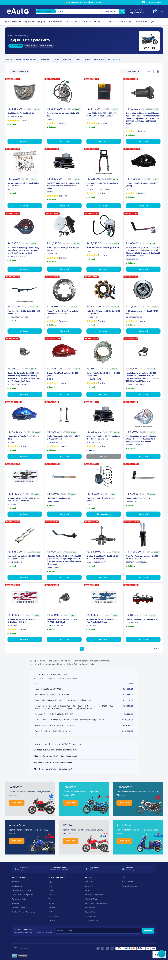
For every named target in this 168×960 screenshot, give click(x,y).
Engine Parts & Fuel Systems (22, 895)
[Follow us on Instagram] (102, 948)
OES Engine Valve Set (55, 442)
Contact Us (89, 886)
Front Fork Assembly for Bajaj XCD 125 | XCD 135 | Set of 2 (142, 557)
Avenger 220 (45, 59)
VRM (88, 504)
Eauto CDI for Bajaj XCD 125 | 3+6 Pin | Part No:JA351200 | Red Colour (102, 114)
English (15, 947)
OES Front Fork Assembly (136, 562)
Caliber (77, 59)
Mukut (50, 317)
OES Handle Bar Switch (17, 384)
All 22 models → (114, 59)
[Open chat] (162, 954)
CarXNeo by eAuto (92, 21)
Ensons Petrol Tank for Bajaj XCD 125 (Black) (141, 184)
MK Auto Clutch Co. (134, 317)
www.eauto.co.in (93, 442)
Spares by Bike (11, 21)
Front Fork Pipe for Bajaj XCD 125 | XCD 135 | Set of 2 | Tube (24, 557)
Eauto (10, 189)
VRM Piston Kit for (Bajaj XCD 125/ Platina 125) (100, 499)
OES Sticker (12, 504)
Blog (109, 21)
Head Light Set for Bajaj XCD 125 (21, 113)
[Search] (122, 11)
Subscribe (148, 931)
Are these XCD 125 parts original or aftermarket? (55, 750)
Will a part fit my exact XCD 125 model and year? (55, 756)
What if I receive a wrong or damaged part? (52, 769)
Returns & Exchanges (145, 21)
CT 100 (87, 59)
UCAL (88, 251)
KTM (50, 912)
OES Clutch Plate (93, 379)
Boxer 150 (67, 59)
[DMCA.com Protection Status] (20, 956)
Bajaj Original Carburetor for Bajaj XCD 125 (63, 114)
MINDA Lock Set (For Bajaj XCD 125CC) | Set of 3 (63, 249)
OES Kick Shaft (53, 501)
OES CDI (89, 119)
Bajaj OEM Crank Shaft (96, 562)
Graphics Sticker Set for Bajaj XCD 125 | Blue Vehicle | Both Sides (102, 620)
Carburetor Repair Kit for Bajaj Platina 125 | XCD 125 (23, 184)
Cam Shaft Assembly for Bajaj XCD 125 (142, 619)
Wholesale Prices (91, 899)
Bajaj (26, 36)
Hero (50, 886)
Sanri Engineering (15, 562)
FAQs (87, 890)
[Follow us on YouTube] (112, 948)
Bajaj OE (50, 119)
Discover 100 (99, 59)
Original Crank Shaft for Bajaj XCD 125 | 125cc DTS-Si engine (102, 557)
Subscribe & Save (153, 2)
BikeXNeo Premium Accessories (63, 21)
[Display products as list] (158, 71)
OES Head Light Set (15, 116)
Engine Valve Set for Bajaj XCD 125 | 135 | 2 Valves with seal (64, 437)
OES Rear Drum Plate (16, 256)
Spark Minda (52, 254)
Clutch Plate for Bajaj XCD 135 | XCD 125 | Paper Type (103, 374)
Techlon (129, 127)
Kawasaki (51, 920)
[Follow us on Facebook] (98, 948)
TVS (49, 899)
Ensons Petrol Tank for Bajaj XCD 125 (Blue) (23, 437)
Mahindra (51, 908)
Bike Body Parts (17, 886)
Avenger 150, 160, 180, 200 (26, 59)
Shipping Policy (90, 916)
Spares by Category (33, 21)
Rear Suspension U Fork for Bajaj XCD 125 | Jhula (102, 184)
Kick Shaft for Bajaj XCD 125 (58, 498)
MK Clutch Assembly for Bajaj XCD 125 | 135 (142, 312)
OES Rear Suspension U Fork (97, 189)
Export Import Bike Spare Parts (96, 903)
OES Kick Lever (132, 259)
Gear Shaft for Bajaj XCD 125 (138, 498)
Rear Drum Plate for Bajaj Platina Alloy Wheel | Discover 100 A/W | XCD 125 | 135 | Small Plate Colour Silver (142, 438)
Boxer (56, 59)
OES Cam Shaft (132, 623)
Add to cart (24, 141)
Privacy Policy (90, 908)
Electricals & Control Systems (22, 890)
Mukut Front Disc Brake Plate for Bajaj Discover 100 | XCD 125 (62, 312)
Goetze (50, 192)
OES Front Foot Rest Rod (18, 317)
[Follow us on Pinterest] (107, 948)
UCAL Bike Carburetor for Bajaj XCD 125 (103, 248)
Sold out (103, 456)
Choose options (104, 514)
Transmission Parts (19, 899)
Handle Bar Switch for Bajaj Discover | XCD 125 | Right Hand (62, 620)
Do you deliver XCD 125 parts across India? (52, 762)
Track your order (128, 882)
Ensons (129, 189)
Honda (50, 890)
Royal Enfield (53, 916)
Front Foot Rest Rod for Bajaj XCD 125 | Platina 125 (24, 312)
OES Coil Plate (92, 317)
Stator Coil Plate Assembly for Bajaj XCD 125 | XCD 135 (103, 312)
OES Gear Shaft (132, 501)
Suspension (16, 903)
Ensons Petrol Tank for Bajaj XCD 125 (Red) (62, 374)
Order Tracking (124, 21)
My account (136, 12)
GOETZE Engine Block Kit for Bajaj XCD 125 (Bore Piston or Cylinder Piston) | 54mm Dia (63, 185)
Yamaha (51, 903)
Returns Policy (90, 912)
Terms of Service (91, 920)
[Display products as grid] (154, 71)
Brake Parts (16, 882)
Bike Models (18, 36)
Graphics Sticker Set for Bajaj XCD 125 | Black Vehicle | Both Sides (24, 499)
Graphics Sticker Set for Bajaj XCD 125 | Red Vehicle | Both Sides (24, 620)
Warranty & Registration (94, 895)
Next (155, 649)
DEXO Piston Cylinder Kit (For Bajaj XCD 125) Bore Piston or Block (103, 437)
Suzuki (50, 895)
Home (10, 36)
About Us (88, 882)
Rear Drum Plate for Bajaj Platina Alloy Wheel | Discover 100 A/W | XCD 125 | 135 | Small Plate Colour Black (23, 250)
